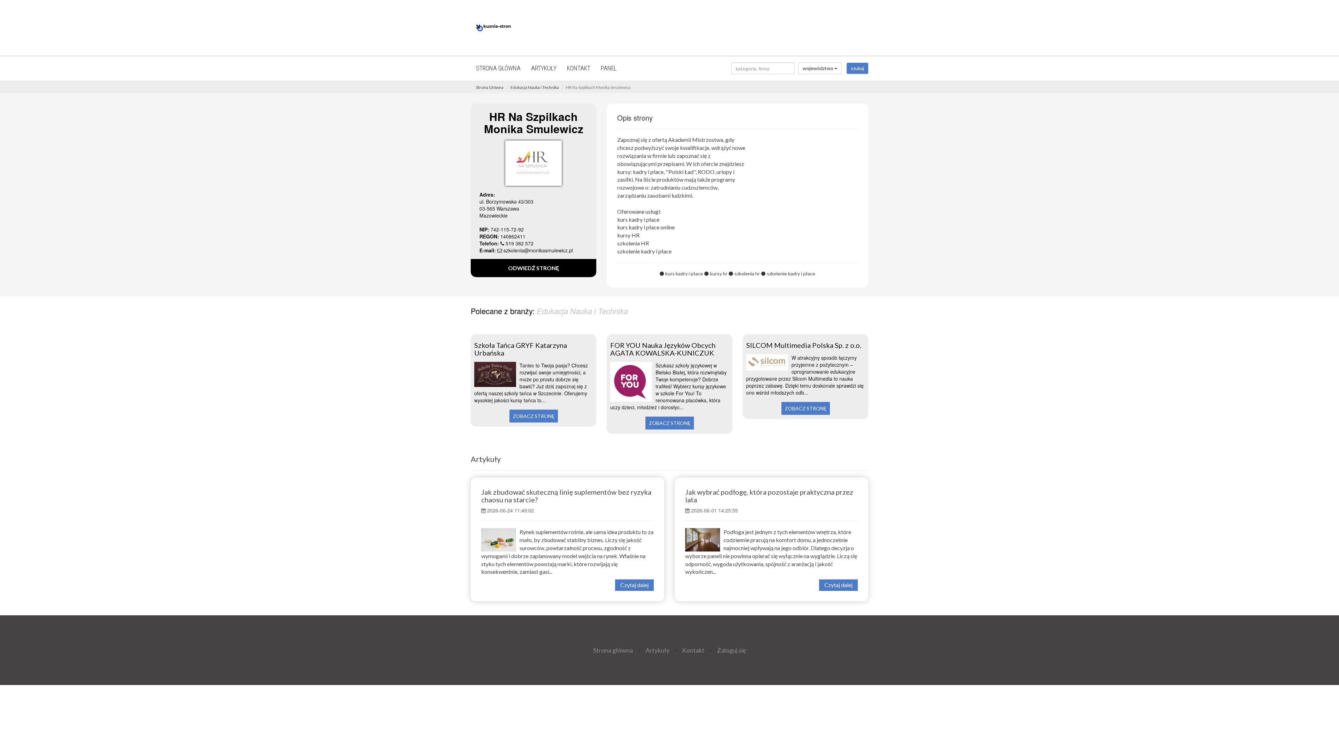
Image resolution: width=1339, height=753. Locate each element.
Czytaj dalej (634, 584)
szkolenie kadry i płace (791, 273)
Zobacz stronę (533, 416)
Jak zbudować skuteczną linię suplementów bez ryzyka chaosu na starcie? (566, 496)
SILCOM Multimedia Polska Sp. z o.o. (803, 345)
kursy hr (718, 273)
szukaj (857, 68)
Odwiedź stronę (533, 268)
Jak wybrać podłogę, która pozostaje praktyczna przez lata (769, 496)
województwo (818, 68)
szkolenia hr (747, 273)
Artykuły (544, 68)
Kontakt (578, 68)
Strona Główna (490, 87)
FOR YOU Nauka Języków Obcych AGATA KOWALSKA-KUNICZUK (663, 349)
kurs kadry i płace (684, 273)
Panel (609, 68)
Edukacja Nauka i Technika (534, 87)
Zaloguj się (731, 650)
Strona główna (498, 68)
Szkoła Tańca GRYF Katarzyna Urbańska (520, 349)
